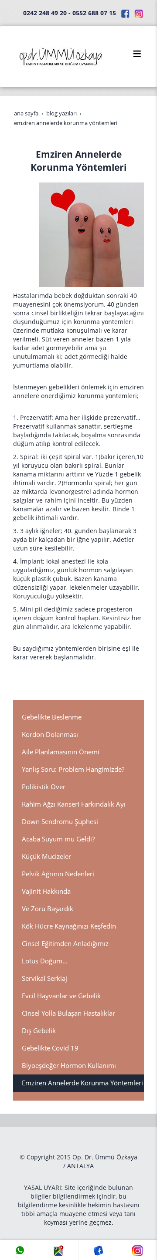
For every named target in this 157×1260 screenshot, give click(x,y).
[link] (19, 1250)
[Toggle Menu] (137, 53)
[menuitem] (78, 717)
